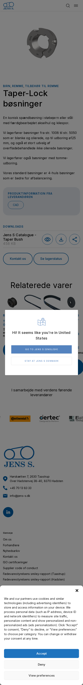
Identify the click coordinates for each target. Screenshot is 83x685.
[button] (77, 591)
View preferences (42, 675)
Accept (41, 653)
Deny (41, 664)
